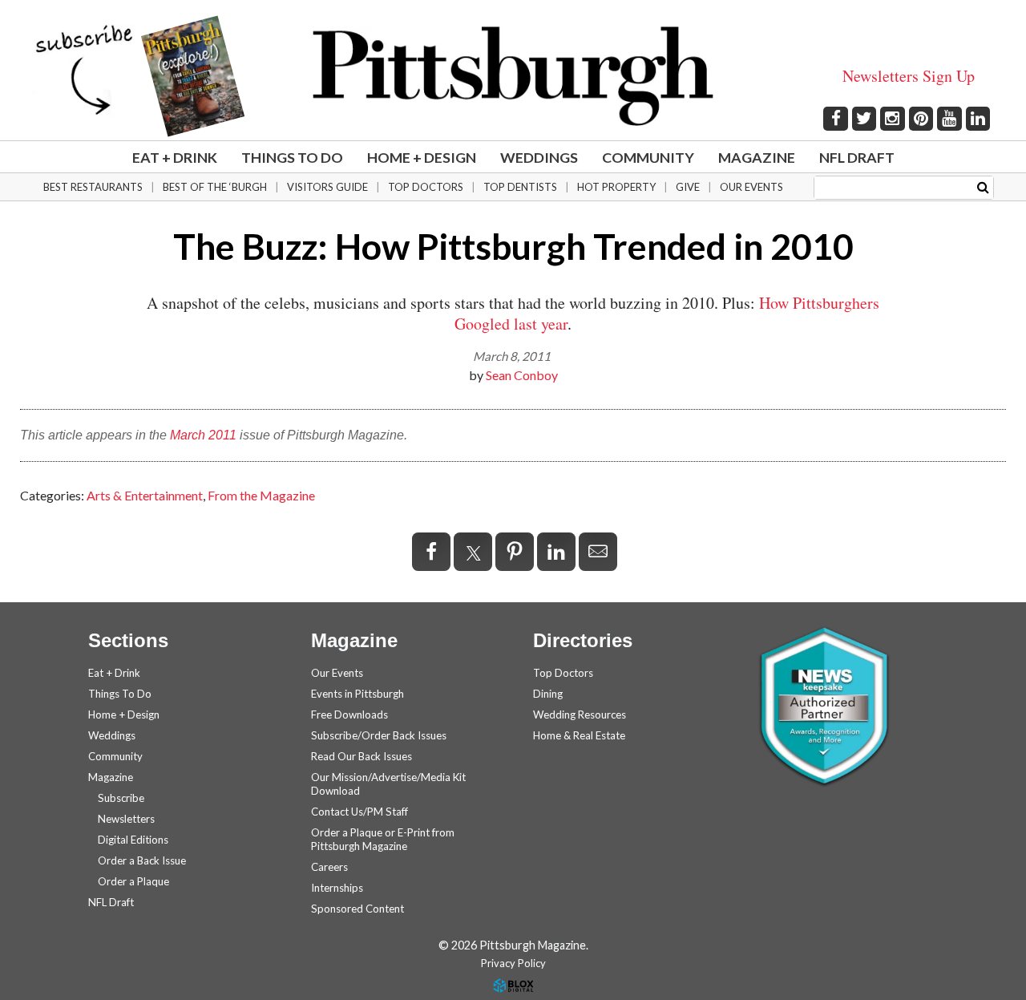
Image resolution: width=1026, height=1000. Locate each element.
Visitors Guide (327, 186)
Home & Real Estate (579, 735)
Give (688, 186)
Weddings (539, 157)
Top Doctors (425, 186)
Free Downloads (349, 714)
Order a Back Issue (142, 860)
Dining (548, 693)
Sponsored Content (357, 908)
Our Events (751, 186)
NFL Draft (857, 157)
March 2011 (203, 435)
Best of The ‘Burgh (215, 186)
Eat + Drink (174, 157)
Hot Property (616, 186)
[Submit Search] (983, 186)
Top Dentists (520, 186)
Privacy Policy (513, 963)
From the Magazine (261, 495)
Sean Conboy (522, 375)
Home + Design (421, 157)
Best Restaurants (93, 186)
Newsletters (126, 818)
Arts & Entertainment (145, 495)
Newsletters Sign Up (908, 76)
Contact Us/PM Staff (359, 811)
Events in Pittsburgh (357, 693)
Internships (337, 887)
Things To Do (292, 157)
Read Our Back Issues (361, 756)
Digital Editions (133, 839)
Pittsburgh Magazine (513, 76)
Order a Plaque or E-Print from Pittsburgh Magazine (382, 839)
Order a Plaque (133, 881)
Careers (329, 866)
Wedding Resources (579, 714)
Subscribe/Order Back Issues (378, 735)
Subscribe (121, 797)
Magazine (756, 157)
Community (648, 157)
